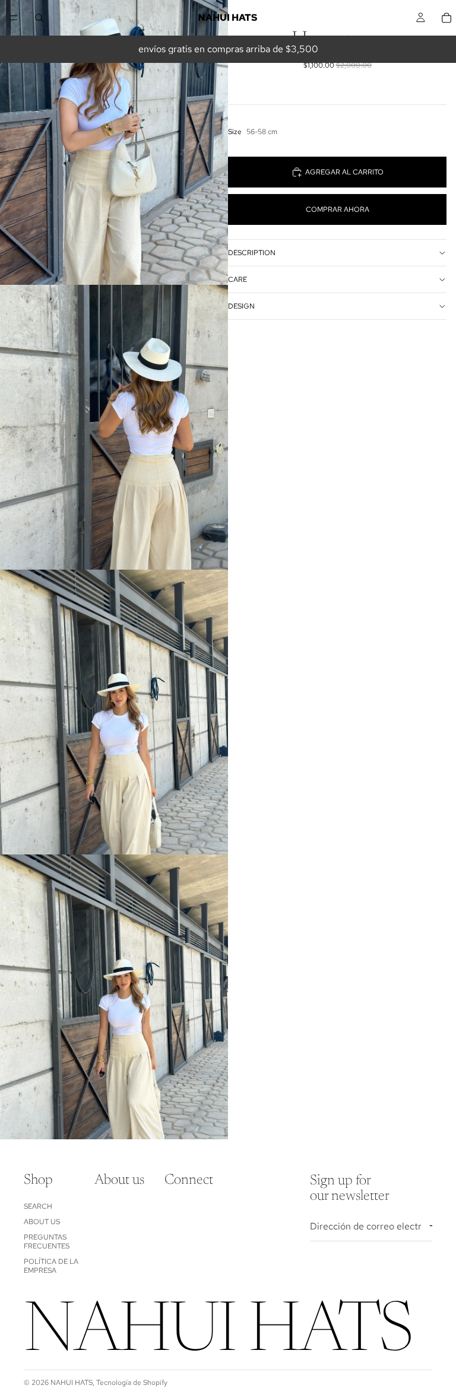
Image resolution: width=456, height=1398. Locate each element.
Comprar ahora (337, 209)
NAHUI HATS (71, 1382)
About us (42, 1222)
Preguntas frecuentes (46, 1241)
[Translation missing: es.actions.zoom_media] (114, 142)
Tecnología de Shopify (131, 1382)
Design (241, 306)
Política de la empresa (51, 1266)
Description (252, 253)
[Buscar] (39, 18)
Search (38, 1206)
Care (237, 279)
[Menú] (13, 17)
